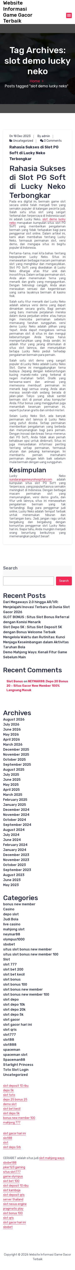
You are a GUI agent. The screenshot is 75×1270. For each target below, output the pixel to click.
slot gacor (11, 1020)
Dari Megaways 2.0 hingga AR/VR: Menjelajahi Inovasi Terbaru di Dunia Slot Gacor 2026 (36, 607)
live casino (11, 924)
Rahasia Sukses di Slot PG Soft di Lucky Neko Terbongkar (34, 153)
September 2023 (17, 870)
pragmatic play (13, 1208)
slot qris (10, 1030)
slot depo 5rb (12, 1147)
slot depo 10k (14, 1004)
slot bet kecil (14, 974)
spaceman (11, 1050)
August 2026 (14, 719)
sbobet (9, 944)
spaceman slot (15, 1055)
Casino (8, 909)
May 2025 (11, 785)
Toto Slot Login (16, 1070)
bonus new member (19, 904)
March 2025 (12, 795)
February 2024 (15, 845)
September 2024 (17, 825)
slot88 (8, 1040)
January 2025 (14, 805)
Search (10, 568)
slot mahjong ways (51, 1158)
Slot (6, 959)
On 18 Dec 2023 (20, 136)
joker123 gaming (14, 1167)
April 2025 (11, 790)
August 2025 (13, 770)
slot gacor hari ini (17, 1025)
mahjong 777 (11, 1122)
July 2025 (11, 775)
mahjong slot (14, 929)
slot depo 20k (14, 1009)
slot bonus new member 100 (26, 994)
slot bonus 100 (15, 984)
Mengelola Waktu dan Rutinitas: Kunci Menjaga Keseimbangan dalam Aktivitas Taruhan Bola (36, 642)
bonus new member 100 (19, 1118)
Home (35, 81)
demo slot (10, 1104)
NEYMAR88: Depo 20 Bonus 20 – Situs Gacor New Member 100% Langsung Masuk (37, 686)
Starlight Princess (18, 1065)
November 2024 (16, 815)
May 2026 (11, 734)
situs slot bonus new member (27, 949)
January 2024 (14, 850)
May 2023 (11, 885)
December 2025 (16, 750)
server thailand (13, 1199)
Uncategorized (23, 141)
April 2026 (11, 739)
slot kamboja (11, 1190)
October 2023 (14, 865)
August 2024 (14, 830)
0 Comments (52, 141)
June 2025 (12, 780)
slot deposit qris (14, 1195)
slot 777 (10, 964)
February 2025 (15, 800)
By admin (44, 136)
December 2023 (16, 855)
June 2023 (12, 880)
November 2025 (16, 755)
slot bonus (12, 979)
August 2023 (13, 875)
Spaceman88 (14, 1060)
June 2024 (12, 840)
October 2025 (14, 760)
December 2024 (16, 810)
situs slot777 (12, 1172)
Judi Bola (10, 919)
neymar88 (11, 934)
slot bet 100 (11, 1181)
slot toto (9, 1095)
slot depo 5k (13, 1015)
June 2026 (12, 729)
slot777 (9, 1035)
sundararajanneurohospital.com (30, 479)
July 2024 (11, 835)
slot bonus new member (23, 989)
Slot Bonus (14, 681)
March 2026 (12, 744)
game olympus (13, 1176)
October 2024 (14, 820)
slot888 (9, 1045)
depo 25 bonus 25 (15, 1099)
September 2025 (17, 765)
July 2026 (11, 724)
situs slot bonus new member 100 (30, 954)
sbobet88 (9, 1162)
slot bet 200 (13, 969)
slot (5, 1142)
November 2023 (16, 860)
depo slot (11, 914)
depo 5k (8, 1090)
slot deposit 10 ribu (16, 1086)
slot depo (11, 999)
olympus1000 (14, 939)
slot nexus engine (15, 1204)
